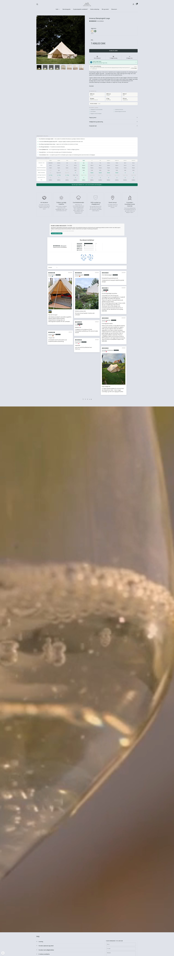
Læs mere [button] (104, 310)
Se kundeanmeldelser (56, 233)
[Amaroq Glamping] (87, 4)
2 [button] (85, 399)
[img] (51, 273)
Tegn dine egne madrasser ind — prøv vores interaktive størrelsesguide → (87, 184)
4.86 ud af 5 (63, 246)
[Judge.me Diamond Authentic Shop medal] (83, 257)
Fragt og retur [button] (92, 117)
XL (43, 152)
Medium (44, 149)
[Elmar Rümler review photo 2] (50, 311)
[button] (37, 4)
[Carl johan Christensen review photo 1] (113, 369)
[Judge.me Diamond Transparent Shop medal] (90, 257)
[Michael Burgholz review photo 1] (87, 293)
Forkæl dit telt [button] (93, 126)
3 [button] (87, 399)
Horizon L (45, 154)
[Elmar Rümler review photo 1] (60, 293)
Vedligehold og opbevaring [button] (96, 121)
